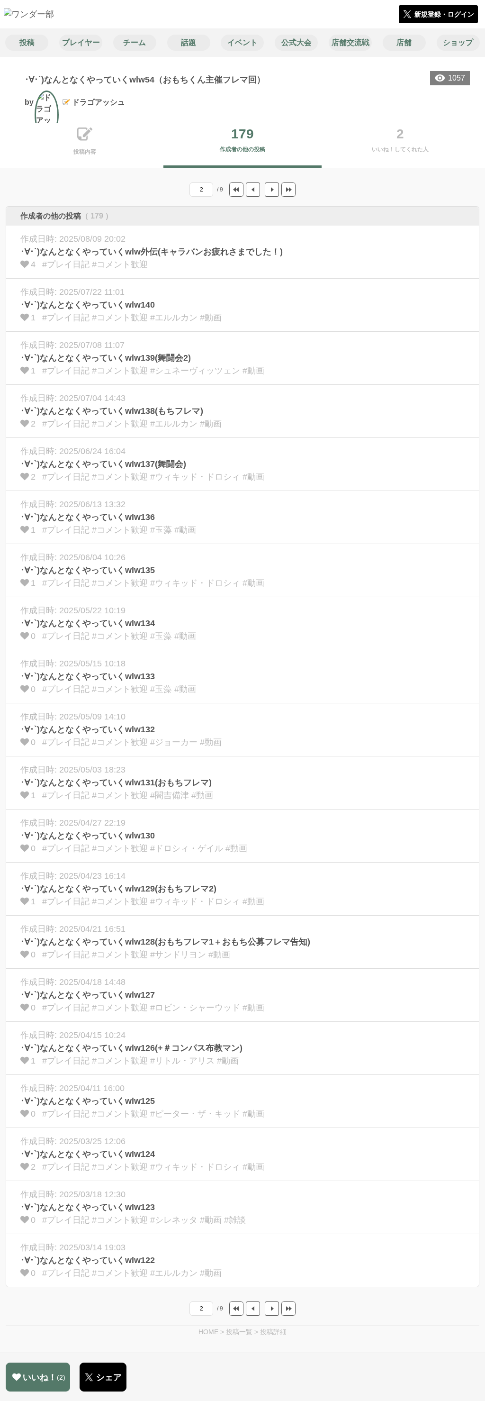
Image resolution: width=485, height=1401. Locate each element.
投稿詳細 (273, 1332)
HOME (208, 1332)
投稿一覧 (239, 1332)
